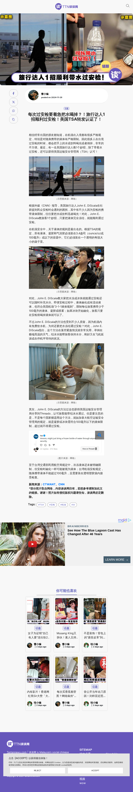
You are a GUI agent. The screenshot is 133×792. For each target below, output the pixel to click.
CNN (61, 484)
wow (82, 783)
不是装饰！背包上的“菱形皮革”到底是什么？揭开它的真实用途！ (95, 635)
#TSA (41, 504)
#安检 (52, 504)
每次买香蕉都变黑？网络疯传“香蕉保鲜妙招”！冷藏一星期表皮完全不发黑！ (66, 694)
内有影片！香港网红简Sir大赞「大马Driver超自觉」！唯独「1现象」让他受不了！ (38, 694)
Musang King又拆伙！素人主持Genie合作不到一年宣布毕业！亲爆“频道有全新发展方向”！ (66, 635)
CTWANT (49, 484)
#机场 (63, 504)
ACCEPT (95, 770)
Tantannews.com (17, 752)
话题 (66, 108)
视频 (82, 779)
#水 (73, 504)
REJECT (37, 770)
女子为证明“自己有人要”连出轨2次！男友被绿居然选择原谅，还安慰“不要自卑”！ (38, 635)
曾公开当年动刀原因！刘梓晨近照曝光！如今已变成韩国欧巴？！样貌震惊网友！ (95, 694)
